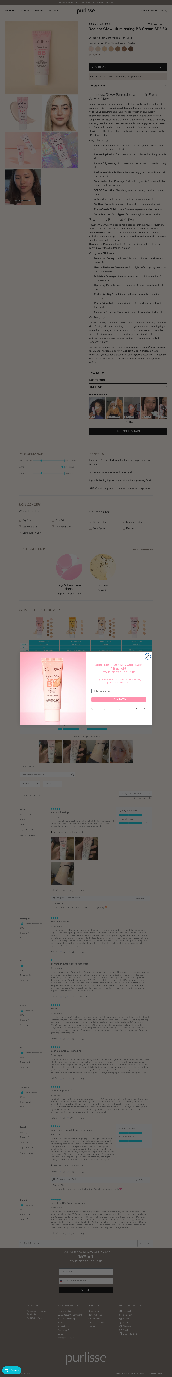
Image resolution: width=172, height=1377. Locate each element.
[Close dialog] (148, 656)
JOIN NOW (119, 699)
